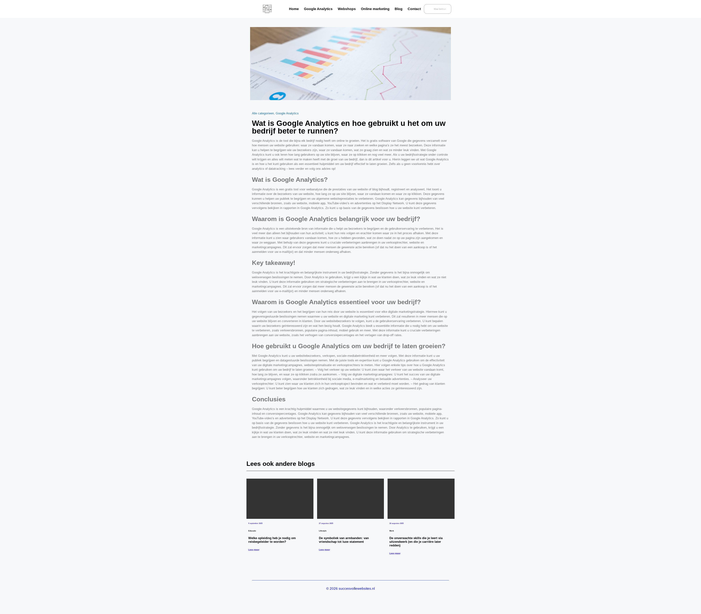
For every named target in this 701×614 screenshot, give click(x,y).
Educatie (252, 531)
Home (294, 9)
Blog (399, 9)
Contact (414, 9)
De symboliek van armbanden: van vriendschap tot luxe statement (344, 539)
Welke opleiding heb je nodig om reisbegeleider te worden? (272, 539)
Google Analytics (318, 9)
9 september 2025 (255, 523)
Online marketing (375, 9)
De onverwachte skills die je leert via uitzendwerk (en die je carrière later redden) (416, 541)
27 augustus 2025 (326, 523)
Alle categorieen (263, 113)
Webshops (347, 9)
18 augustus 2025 (396, 523)
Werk (391, 531)
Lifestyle (323, 531)
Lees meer (253, 550)
